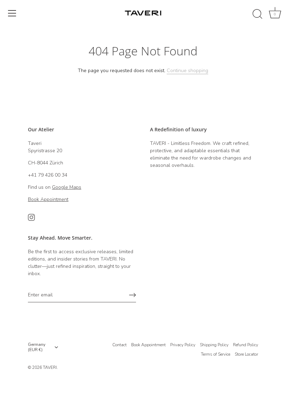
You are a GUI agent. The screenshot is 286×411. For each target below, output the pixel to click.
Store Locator (246, 354)
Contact (119, 345)
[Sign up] (132, 295)
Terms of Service (215, 354)
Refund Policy (245, 345)
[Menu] (12, 13)
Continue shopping (187, 70)
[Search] (257, 14)
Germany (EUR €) (36, 347)
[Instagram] (31, 217)
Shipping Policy (214, 345)
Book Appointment (148, 345)
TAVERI (50, 367)
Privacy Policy (182, 345)
